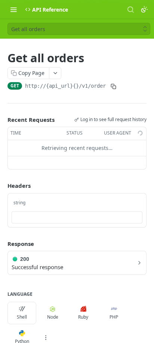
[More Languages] (45, 337)
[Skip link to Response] (2, 243)
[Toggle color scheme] (144, 9)
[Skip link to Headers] (2, 185)
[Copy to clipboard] (113, 86)
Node (52, 317)
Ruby (83, 317)
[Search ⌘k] (130, 9)
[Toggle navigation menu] (13, 9)
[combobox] (77, 217)
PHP (114, 317)
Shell (22, 317)
